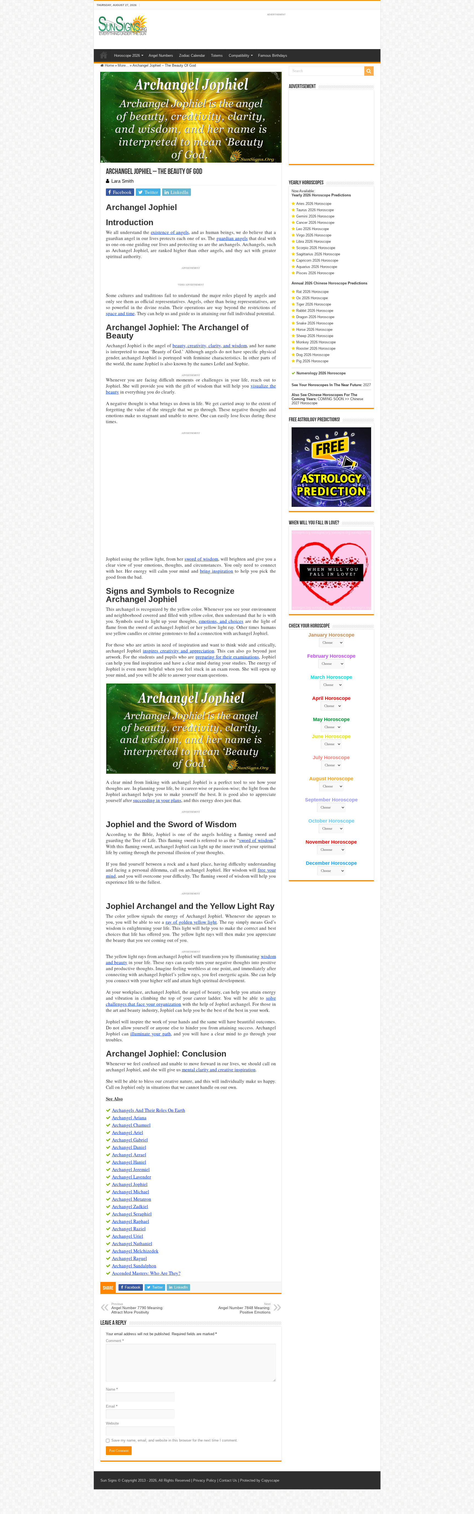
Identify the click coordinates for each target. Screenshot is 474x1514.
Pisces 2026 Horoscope (315, 273)
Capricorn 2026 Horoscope (317, 260)
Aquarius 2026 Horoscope (316, 267)
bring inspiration (216, 571)
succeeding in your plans (157, 800)
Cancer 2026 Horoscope (315, 223)
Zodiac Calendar (192, 55)
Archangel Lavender (131, 1177)
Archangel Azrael (129, 1154)
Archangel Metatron (131, 1199)
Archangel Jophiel (130, 1184)
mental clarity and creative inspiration (219, 1069)
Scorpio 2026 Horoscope (315, 248)
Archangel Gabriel (130, 1140)
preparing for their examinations (227, 657)
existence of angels (170, 232)
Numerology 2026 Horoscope (321, 373)
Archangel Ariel (127, 1132)
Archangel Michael (130, 1191)
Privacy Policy (204, 1480)
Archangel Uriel (127, 1236)
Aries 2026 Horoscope (313, 204)
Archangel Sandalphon (134, 1265)
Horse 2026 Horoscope (314, 329)
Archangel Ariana (129, 1117)
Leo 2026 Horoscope (312, 229)
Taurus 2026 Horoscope (315, 210)
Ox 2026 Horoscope (312, 298)
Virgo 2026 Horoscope (313, 235)
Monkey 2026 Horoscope (316, 342)
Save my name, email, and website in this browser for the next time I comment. (174, 1440)
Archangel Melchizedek (135, 1251)
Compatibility (239, 55)
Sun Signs (108, 1480)
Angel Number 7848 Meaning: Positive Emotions (244, 1308)
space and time (120, 313)
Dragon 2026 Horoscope (315, 317)
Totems (217, 55)
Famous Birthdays (272, 55)
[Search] (369, 71)
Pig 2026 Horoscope (312, 361)
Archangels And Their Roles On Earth (148, 1110)
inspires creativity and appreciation (178, 651)
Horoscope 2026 (127, 55)
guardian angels (232, 238)
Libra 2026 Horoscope (313, 241)
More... (123, 65)
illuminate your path (150, 1033)
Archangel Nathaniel (132, 1243)
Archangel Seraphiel (132, 1214)
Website (112, 1423)
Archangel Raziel (129, 1228)
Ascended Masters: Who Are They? (146, 1273)
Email (111, 1406)
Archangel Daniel (129, 1147)
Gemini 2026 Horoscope (315, 216)
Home (104, 55)
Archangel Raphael (130, 1221)
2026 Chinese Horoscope (326, 283)
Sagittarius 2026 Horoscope (318, 254)
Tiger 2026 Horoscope (313, 304)
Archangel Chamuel (131, 1125)
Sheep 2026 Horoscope (314, 336)
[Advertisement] (331, 127)
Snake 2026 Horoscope (314, 323)
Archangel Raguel (129, 1258)
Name (112, 1389)
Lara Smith (122, 181)
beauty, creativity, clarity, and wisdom (210, 345)
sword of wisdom (201, 559)
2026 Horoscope (316, 195)
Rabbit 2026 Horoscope (314, 311)
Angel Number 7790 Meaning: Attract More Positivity (137, 1308)
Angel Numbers (161, 55)
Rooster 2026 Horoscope (315, 348)
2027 (367, 385)
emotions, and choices (221, 621)
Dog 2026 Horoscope (312, 355)
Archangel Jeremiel (131, 1169)
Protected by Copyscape (259, 1480)
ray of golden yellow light (191, 922)
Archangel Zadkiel (130, 1206)
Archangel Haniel (129, 1162)
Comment (115, 1341)
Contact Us (228, 1480)
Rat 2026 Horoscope (312, 292)
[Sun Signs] (122, 24)
